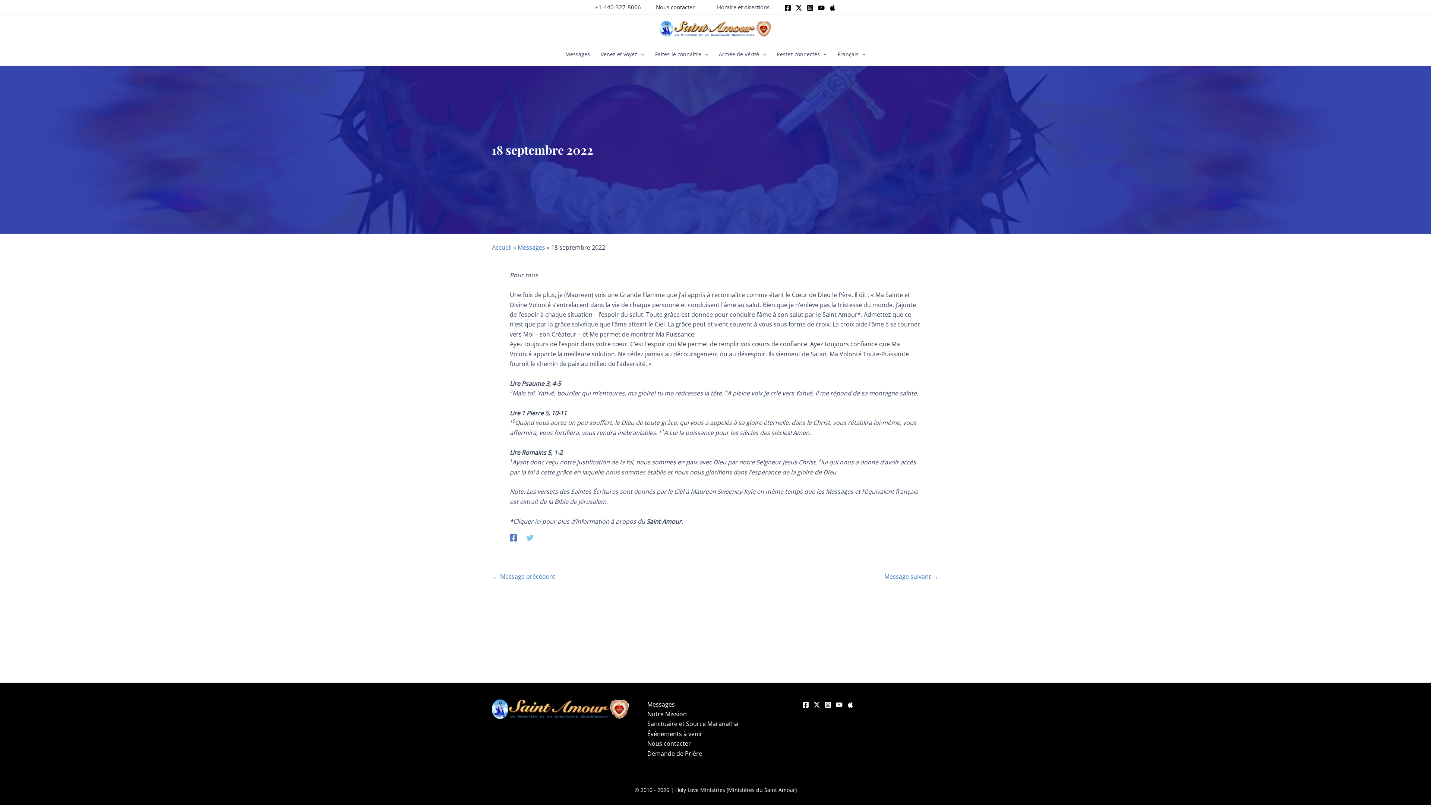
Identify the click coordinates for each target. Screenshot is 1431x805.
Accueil (502, 247)
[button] (675, 7)
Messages (577, 54)
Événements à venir (674, 734)
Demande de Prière (674, 753)
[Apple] (832, 7)
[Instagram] (810, 7)
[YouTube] (839, 704)
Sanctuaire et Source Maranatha (692, 724)
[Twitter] (799, 7)
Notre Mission (667, 714)
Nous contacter (669, 743)
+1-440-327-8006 (618, 7)
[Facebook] (787, 7)
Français (848, 54)
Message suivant (911, 577)
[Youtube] (821, 7)
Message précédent (524, 577)
